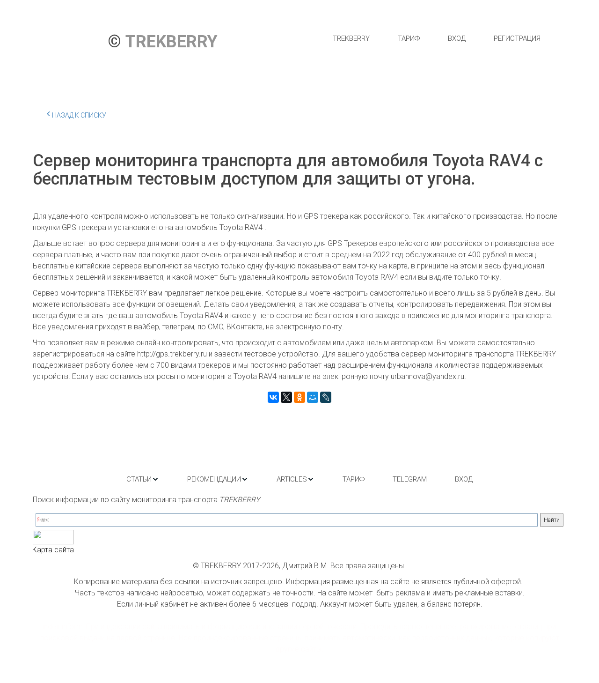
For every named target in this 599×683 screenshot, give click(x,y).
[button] (142, 479)
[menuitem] (351, 38)
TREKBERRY (351, 38)
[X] (286, 397)
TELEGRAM (410, 479)
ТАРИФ (409, 38)
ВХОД (457, 38)
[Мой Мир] (312, 397)
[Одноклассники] (299, 397)
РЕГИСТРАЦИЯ (517, 38)
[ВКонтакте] (273, 397)
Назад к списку (79, 115)
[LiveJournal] (325, 397)
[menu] (436, 38)
